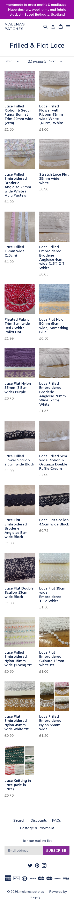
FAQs (56, 820)
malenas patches (15, 26)
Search (19, 820)
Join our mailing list (37, 841)
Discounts (38, 820)
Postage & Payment (37, 828)
